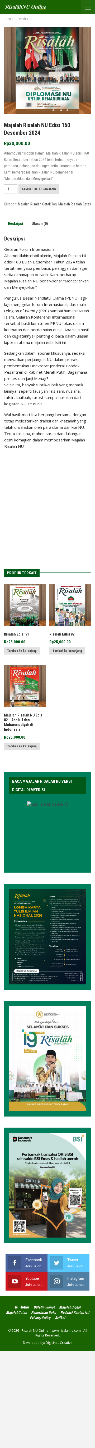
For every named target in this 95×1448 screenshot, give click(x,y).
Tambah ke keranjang (39, 189)
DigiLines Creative (59, 1342)
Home (24, 1307)
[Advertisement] (47, 504)
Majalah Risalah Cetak (34, 204)
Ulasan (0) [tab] (40, 224)
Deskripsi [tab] (15, 224)
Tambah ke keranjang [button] (22, 651)
